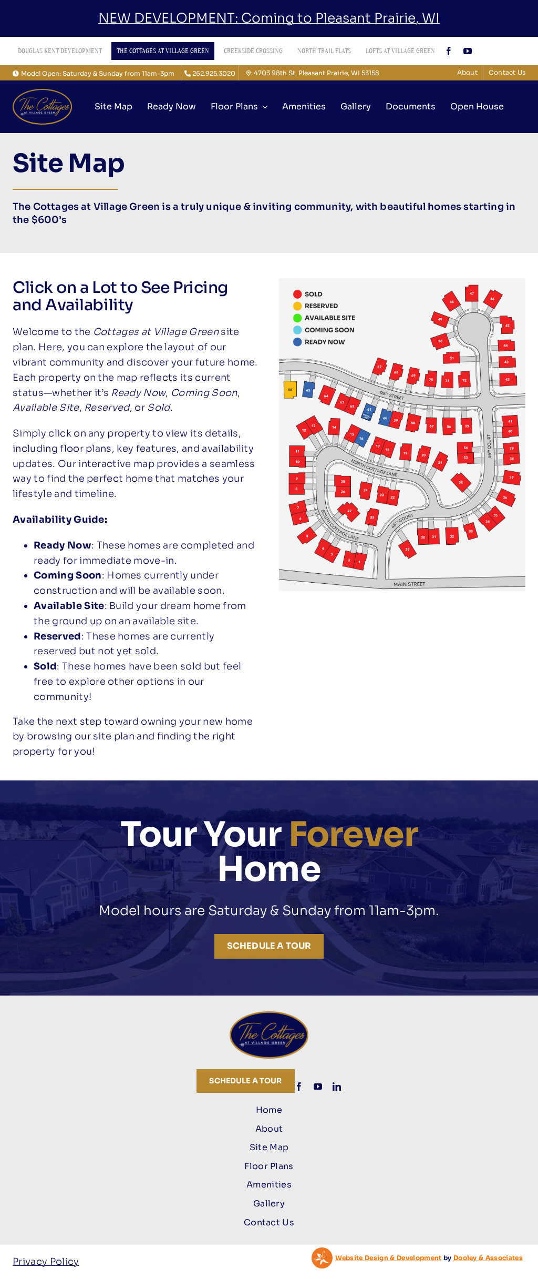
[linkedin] (337, 1086)
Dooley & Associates (488, 1258)
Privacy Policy (46, 1261)
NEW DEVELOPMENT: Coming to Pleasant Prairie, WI (269, 18)
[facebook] (448, 51)
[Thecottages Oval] (42, 93)
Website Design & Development (388, 1258)
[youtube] (467, 51)
